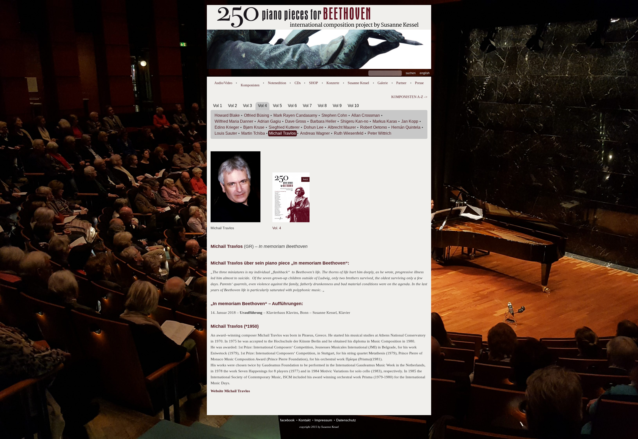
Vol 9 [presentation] (337, 106)
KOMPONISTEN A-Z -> (409, 97)
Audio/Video (223, 83)
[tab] (218, 106)
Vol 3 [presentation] (247, 106)
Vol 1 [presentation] (217, 106)
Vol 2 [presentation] (232, 106)
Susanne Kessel (358, 83)
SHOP (313, 83)
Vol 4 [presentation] (262, 106)
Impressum (323, 420)
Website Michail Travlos (230, 391)
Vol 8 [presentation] (322, 106)
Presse (419, 83)
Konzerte (332, 83)
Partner (401, 83)
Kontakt (305, 420)
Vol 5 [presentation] (277, 106)
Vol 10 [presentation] (353, 106)
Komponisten (250, 85)
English (425, 73)
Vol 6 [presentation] (292, 106)
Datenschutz (346, 420)
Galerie (383, 83)
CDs (298, 83)
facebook (287, 420)
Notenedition (277, 83)
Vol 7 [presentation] (307, 106)
